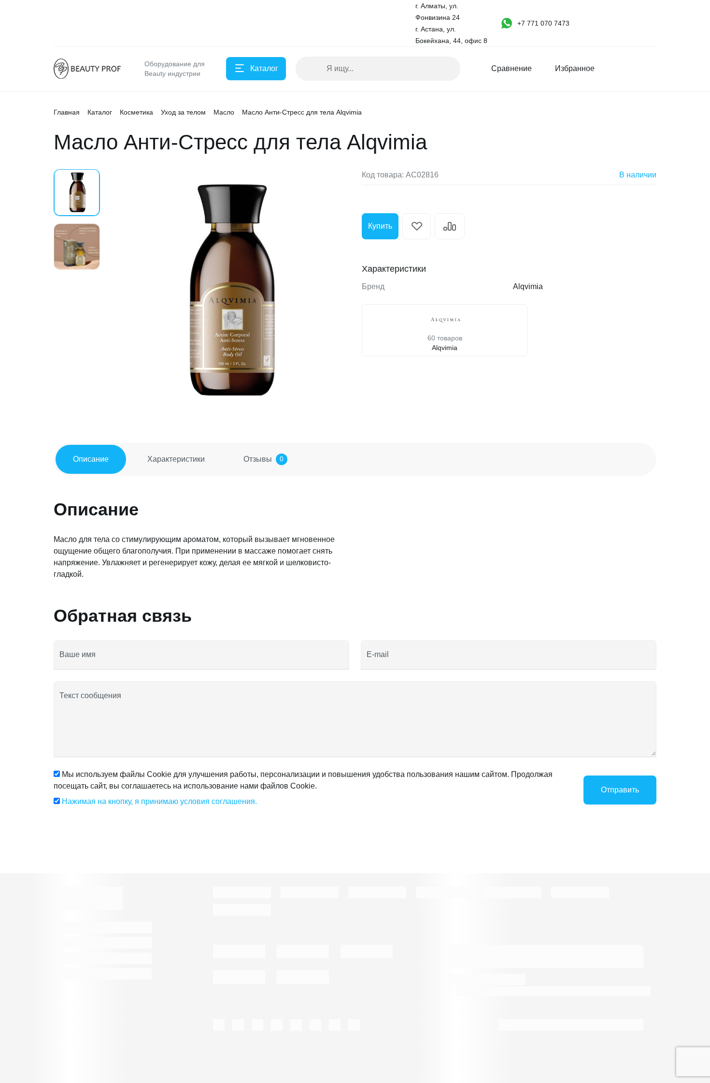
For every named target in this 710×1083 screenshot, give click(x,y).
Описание (91, 459)
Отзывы (263, 459)
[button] (546, 23)
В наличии (637, 175)
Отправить (620, 790)
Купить (380, 226)
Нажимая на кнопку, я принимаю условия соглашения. (159, 801)
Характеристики (176, 459)
